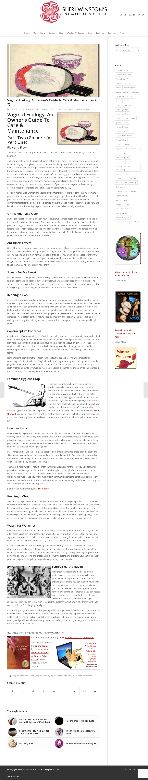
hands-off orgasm (123, 127)
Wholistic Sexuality (123, 209)
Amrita (118, 88)
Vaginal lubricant (85, 676)
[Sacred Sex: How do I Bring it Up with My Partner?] (2, 390)
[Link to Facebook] (125, 14)
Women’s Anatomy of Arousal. (79, 637)
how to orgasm (122, 131)
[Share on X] (23, 691)
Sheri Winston (83, 109)
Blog (23, 109)
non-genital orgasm (123, 144)
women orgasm (122, 222)
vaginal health (56, 676)
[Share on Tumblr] (64, 691)
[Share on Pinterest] (43, 691)
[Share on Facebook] (12, 691)
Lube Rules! (43, 488)
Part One (16, 142)
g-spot (133, 118)
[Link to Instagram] (130, 14)
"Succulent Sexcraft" (124, 83)
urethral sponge (122, 191)
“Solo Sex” (135, 222)
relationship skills (122, 157)
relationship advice (132, 149)
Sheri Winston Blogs (59, 109)
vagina (32, 676)
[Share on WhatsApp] (33, 691)
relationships (121, 153)
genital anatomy (122, 122)
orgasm (119, 149)
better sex (135, 92)
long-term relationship (125, 135)
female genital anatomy (125, 105)
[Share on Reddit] (85, 691)
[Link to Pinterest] (143, 14)
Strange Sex (120, 187)
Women (71, 109)
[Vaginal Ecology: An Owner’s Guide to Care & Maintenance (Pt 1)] (146, 390)
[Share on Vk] (74, 691)
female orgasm (122, 118)
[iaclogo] (74, 14)
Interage (16, 776)
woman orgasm (122, 213)
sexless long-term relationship (123, 168)
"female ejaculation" (124, 74)
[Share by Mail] (95, 691)
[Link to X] (121, 14)
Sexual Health (44, 109)
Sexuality (132, 178)
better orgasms (122, 92)
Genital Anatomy (32, 109)
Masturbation (121, 140)
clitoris (118, 101)
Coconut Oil (128, 101)
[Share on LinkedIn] (54, 691)
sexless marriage (122, 174)
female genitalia (122, 109)
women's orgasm (122, 217)
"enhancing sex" (122, 70)
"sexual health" (122, 79)
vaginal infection (70, 676)
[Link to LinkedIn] (134, 14)
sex (128, 162)
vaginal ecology (42, 676)
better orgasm (129, 88)
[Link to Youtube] (138, 14)
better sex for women (124, 96)
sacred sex (120, 162)
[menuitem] (27, 33)
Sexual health (121, 178)
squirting (133, 182)
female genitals (122, 114)
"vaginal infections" (20, 676)
